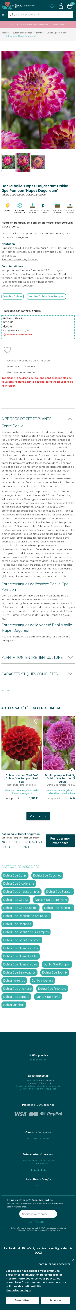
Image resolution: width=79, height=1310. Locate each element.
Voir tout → (38, 816)
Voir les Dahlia (12, 296)
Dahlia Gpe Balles (15, 875)
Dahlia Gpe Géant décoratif (21, 940)
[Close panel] (73, 1259)
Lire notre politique (18, 1290)
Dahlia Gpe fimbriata (52, 988)
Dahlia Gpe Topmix (54, 972)
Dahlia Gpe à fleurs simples (21, 891)
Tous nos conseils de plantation (19, 259)
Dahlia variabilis (13, 1005)
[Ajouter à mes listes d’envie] (7, 349)
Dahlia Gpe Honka (48, 997)
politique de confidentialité (26, 1230)
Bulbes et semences (22, 32)
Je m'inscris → (38, 1221)
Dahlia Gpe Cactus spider (20, 908)
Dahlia (39, 32)
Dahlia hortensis (14, 980)
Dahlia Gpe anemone (17, 988)
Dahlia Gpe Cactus (15, 900)
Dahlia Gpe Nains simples (20, 964)
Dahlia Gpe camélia (16, 997)
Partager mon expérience (60, 841)
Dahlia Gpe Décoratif (58, 908)
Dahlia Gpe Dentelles (17, 924)
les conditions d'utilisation (50, 1230)
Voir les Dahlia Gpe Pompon (46, 296)
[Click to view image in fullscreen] (38, 100)
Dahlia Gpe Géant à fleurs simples (26, 932)
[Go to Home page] (18, 5)
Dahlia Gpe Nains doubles (20, 956)
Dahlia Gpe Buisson (59, 891)
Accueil (5, 32)
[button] (52, 6)
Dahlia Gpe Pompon (56, 32)
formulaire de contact (40, 1083)
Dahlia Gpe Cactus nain (51, 900)
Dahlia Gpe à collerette (18, 883)
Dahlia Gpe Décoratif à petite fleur (26, 916)
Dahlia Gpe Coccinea (47, 875)
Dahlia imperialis (42, 980)
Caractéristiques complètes (17, 285)
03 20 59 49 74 (46, 1080)
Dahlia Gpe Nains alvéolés (20, 948)
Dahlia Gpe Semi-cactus (19, 972)
